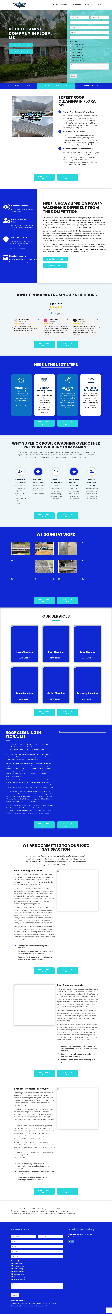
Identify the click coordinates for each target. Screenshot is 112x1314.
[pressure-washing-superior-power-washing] (20, 560)
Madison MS (43, 1306)
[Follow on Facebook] (69, 1241)
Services (63, 5)
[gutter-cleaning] (67, 573)
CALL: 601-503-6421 (21, 45)
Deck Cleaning (77, 52)
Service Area (76, 5)
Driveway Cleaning (78, 60)
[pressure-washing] (67, 555)
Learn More (23, 658)
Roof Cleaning (77, 50)
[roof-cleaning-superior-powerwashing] (91, 579)
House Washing (77, 47)
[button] (12, 327)
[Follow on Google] (72, 1241)
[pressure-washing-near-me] (91, 542)
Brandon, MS (15, 1304)
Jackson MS (34, 1306)
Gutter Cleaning (77, 58)
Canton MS (31, 1304)
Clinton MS (39, 1304)
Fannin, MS (46, 1304)
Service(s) (74, 42)
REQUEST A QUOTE (20, 51)
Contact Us (96, 5)
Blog (87, 5)
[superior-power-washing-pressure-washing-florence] (44, 555)
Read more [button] (17, 334)
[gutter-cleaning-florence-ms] (44, 573)
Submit (73, 76)
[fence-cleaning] (91, 560)
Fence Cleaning (77, 55)
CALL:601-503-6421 (44, 177)
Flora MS (54, 1304)
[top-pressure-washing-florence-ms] (20, 555)
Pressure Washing (78, 44)
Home (55, 5)
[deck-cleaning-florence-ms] (20, 578)
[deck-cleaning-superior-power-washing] (44, 579)
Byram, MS (23, 1304)
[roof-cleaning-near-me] (67, 579)
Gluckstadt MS (25, 1306)
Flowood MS (15, 1306)
